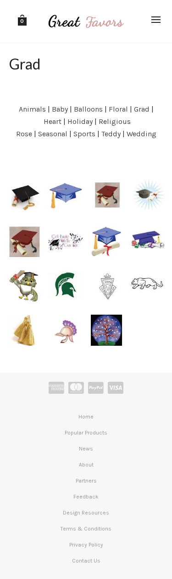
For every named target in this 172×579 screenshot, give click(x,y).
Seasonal (52, 133)
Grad (142, 109)
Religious (115, 121)
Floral (118, 109)
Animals (32, 109)
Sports (84, 133)
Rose (24, 133)
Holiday (80, 121)
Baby (60, 109)
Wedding (141, 133)
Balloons (88, 109)
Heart (52, 121)
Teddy (111, 133)
